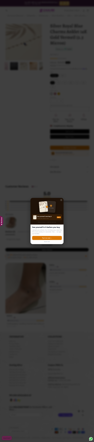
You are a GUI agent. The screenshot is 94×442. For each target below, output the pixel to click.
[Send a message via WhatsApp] (91, 439)
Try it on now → (47, 238)
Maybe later (47, 241)
